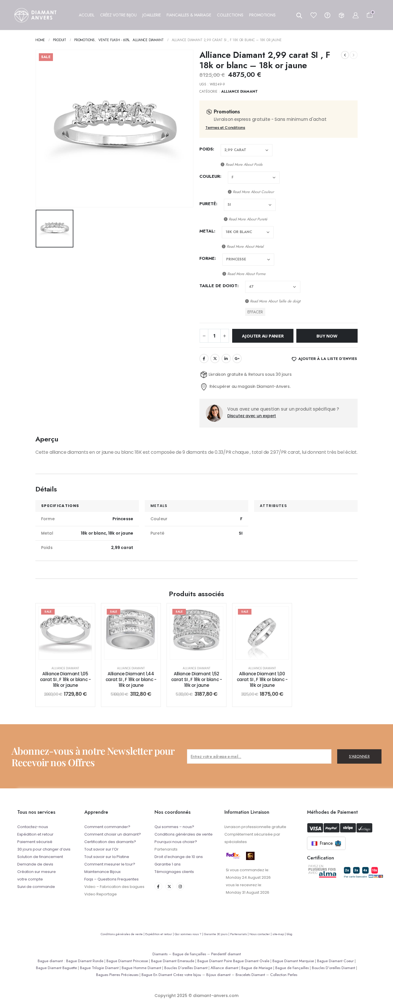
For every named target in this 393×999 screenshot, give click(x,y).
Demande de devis (35, 864)
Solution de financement (40, 856)
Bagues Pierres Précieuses (117, 974)
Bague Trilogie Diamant (99, 968)
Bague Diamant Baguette (56, 968)
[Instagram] (180, 886)
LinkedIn (226, 358)
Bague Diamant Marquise (293, 961)
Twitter (215, 358)
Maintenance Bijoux (102, 871)
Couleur (209, 176)
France (326, 843)
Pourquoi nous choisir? (175, 841)
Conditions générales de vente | (123, 934)
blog (289, 934)
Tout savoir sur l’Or (101, 849)
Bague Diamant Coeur (335, 961)
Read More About (243, 164)
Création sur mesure (36, 871)
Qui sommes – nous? (174, 827)
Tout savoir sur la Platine (106, 856)
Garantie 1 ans (167, 864)
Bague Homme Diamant (141, 968)
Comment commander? (107, 827)
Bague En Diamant (157, 974)
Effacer (255, 312)
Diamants (159, 954)
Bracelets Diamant (250, 974)
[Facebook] (158, 886)
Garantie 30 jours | (217, 934)
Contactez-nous (32, 827)
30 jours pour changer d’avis (43, 849)
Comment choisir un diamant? (112, 834)
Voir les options (69, 653)
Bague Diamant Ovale (251, 961)
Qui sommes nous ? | (189, 934)
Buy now (326, 336)
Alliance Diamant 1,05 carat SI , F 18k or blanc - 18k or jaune (65, 680)
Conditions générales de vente (183, 834)
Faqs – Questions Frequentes (111, 879)
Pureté (207, 204)
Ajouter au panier (262, 336)
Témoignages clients (174, 871)
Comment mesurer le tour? (109, 864)
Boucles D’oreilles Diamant (185, 968)
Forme (207, 258)
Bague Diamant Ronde (84, 961)
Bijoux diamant (218, 974)
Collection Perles (283, 974)
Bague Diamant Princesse (127, 961)
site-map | (279, 934)
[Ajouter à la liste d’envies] (83, 615)
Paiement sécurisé (34, 841)
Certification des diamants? (110, 841)
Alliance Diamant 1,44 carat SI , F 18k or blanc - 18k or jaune (131, 680)
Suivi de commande (36, 886)
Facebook (204, 358)
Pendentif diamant (226, 954)
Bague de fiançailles (189, 954)
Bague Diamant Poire (214, 961)
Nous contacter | (260, 934)
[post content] (65, 633)
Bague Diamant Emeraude (172, 961)
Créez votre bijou (187, 974)
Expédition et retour (35, 834)
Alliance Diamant (239, 91)
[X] (169, 886)
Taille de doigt (218, 286)
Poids (206, 149)
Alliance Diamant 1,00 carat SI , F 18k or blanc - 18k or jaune (262, 680)
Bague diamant (50, 961)
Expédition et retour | (160, 934)
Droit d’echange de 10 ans (178, 856)
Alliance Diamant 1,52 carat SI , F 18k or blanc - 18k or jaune (196, 680)
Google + (237, 358)
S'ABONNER (359, 756)
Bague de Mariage (256, 968)
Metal (206, 231)
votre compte (30, 879)
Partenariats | (239, 934)
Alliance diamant (224, 968)
